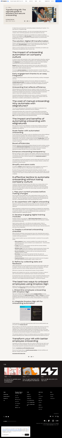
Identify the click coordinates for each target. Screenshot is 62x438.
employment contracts (40, 156)
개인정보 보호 (52, 398)
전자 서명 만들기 (17, 403)
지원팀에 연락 (29, 398)
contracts (41, 295)
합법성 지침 (40, 400)
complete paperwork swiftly (18, 82)
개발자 (36, 1)
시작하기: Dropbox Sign (30, 402)
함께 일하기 (52, 394)
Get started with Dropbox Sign (18, 353)
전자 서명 (16, 395)
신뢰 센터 (40, 402)
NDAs (37, 295)
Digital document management (23, 146)
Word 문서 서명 (17, 407)
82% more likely (28, 36)
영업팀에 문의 (47, 1)
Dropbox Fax (5, 398)
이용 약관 (51, 396)
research (20, 166)
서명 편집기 (17, 405)
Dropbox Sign (41, 138)
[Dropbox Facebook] (6, 416)
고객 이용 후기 (41, 396)
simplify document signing (31, 350)
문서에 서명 (17, 397)
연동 (4, 400)
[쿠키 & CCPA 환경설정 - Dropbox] (15, 431)
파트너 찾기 (40, 409)
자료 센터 (40, 398)
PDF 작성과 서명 (17, 399)
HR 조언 (10, 7)
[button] (17, 1)
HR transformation (23, 44)
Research (14, 65)
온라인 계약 (17, 401)
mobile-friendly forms (29, 295)
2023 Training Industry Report (35, 218)
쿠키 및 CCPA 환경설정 (30, 400)
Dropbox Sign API (23, 324)
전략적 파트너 (41, 407)
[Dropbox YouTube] (8, 416)
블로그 (7, 7)
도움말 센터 (28, 394)
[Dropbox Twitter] (4, 416)
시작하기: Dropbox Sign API (30, 405)
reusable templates (38, 293)
